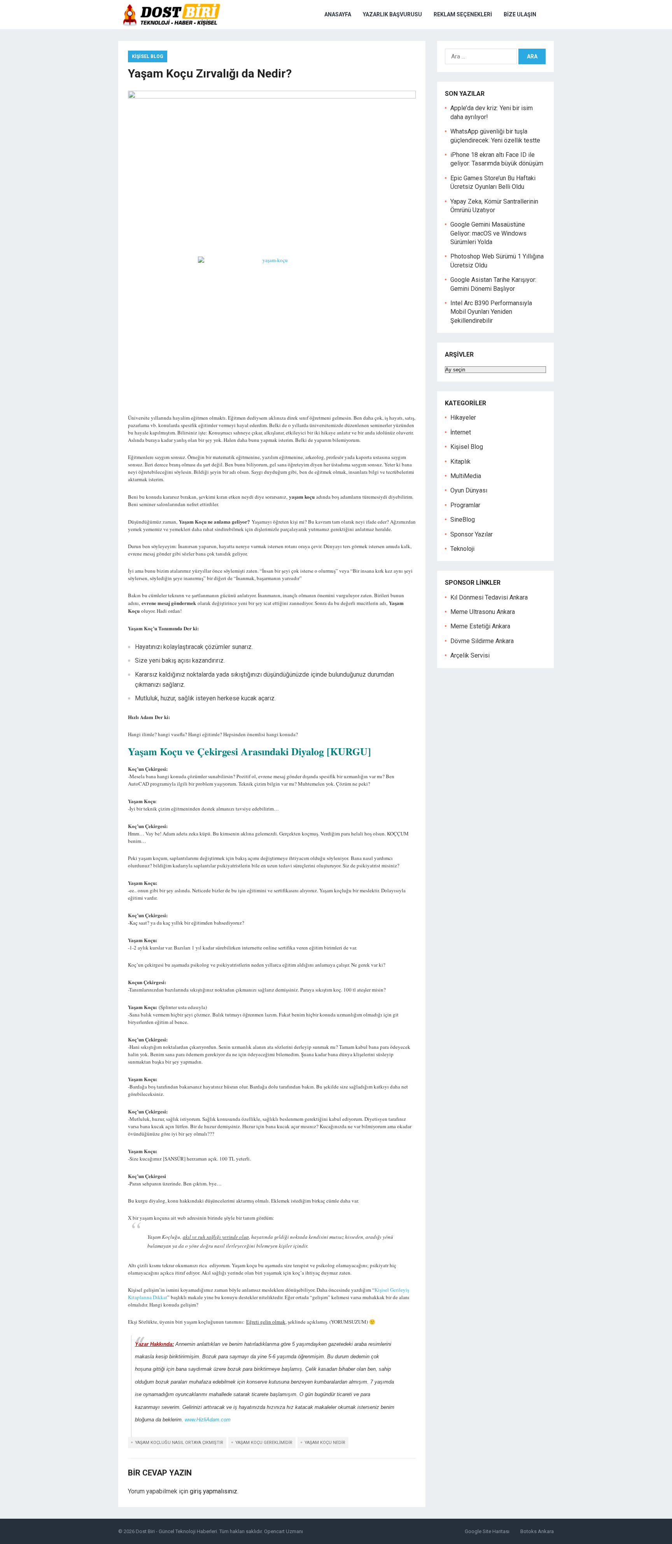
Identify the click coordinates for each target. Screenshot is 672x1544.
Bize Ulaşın (520, 14)
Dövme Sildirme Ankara (482, 641)
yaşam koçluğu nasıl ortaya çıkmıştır (179, 1442)
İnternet (460, 432)
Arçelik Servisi (470, 655)
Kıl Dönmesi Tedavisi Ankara (489, 597)
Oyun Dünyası (468, 490)
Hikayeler (463, 417)
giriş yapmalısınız (213, 1491)
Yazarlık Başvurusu (392, 14)
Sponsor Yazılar (471, 534)
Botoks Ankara (537, 1531)
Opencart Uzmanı (283, 1531)
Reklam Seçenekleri (463, 14)
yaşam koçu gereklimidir (263, 1442)
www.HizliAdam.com (208, 1420)
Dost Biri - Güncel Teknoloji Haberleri (176, 1531)
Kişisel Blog (147, 56)
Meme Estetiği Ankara (480, 626)
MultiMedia (465, 476)
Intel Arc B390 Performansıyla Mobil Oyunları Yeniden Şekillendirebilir (491, 311)
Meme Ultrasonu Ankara (482, 611)
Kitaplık (460, 461)
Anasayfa (337, 14)
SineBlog (462, 519)
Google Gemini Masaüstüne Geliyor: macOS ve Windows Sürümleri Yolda (488, 233)
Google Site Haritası (487, 1531)
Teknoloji (462, 548)
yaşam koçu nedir (324, 1442)
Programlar (465, 505)
